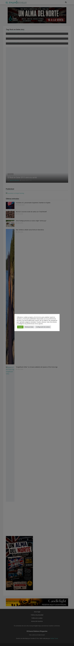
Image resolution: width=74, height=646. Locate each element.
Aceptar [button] (20, 327)
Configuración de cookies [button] (43, 327)
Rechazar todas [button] (29, 327)
